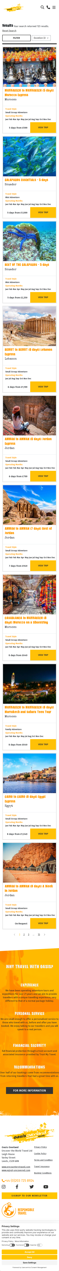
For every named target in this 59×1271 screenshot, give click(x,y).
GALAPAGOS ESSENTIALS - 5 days (26, 180)
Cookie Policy (40, 1153)
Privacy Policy (40, 1147)
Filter (16, 38)
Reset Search (9, 30)
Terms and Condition (43, 1160)
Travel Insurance (42, 1166)
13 (39, 934)
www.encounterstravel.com (16, 1166)
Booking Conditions (43, 1173)
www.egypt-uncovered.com (16, 1170)
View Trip (43, 127)
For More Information (29, 1090)
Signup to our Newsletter (29, 1195)
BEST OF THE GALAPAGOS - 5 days (27, 265)
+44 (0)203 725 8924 (19, 1181)
